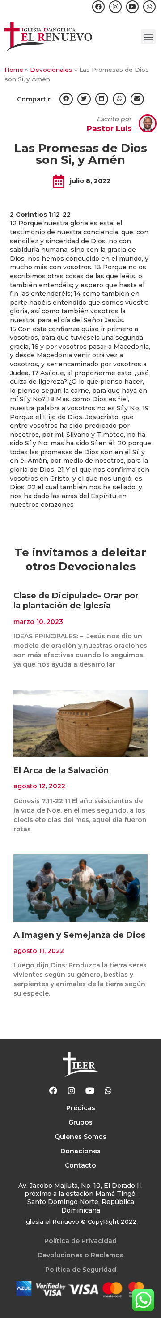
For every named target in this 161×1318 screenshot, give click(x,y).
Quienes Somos (80, 1137)
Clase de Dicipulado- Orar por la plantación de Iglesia (76, 601)
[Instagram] (115, 6)
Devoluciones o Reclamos (80, 1255)
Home (13, 69)
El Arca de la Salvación (61, 770)
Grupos (80, 1122)
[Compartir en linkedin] (102, 99)
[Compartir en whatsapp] (119, 99)
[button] (148, 36)
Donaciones (80, 1151)
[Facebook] (98, 6)
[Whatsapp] (149, 6)
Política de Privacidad (80, 1241)
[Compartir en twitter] (84, 99)
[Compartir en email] (137, 99)
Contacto (80, 1165)
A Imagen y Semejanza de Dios (79, 935)
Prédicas (80, 1108)
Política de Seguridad (80, 1269)
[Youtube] (132, 6)
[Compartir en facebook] (66, 99)
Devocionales (51, 69)
